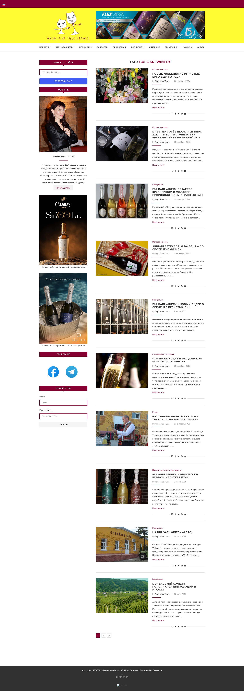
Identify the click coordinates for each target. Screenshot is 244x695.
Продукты (84, 47)
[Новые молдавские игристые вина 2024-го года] (122, 85)
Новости (44, 47)
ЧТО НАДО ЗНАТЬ (64, 47)
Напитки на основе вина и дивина (166, 470)
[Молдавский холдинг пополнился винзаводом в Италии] (122, 595)
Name (42, 397)
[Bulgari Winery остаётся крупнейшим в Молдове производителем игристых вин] (122, 201)
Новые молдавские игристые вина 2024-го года (176, 75)
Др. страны (171, 47)
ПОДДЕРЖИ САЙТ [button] (63, 81)
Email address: (46, 410)
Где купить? (137, 47)
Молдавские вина (159, 69)
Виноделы (102, 47)
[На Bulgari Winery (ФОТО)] (122, 544)
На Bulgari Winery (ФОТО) (172, 532)
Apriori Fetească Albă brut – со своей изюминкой (178, 248)
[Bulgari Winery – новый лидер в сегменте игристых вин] (122, 316)
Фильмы (187, 47)
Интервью (154, 47)
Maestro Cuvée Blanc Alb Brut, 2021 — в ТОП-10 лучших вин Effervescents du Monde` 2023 (177, 134)
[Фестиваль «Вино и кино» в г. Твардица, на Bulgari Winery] (122, 428)
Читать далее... (63, 188)
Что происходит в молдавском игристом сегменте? (177, 360)
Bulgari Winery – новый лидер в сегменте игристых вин (178, 306)
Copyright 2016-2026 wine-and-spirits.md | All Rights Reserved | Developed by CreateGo (122, 670)
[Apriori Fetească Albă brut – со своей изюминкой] (122, 258)
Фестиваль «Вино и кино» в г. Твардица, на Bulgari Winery (175, 418)
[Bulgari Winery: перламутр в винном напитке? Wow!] (122, 486)
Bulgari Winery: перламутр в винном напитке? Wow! (175, 476)
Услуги (201, 47)
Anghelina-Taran (162, 81)
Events (155, 412)
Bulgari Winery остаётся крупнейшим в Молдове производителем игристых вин (177, 192)
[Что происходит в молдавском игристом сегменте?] (122, 370)
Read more (157, 107)
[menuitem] (3, 4)
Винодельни (120, 47)
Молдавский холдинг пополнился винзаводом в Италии (174, 586)
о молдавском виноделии (163, 354)
